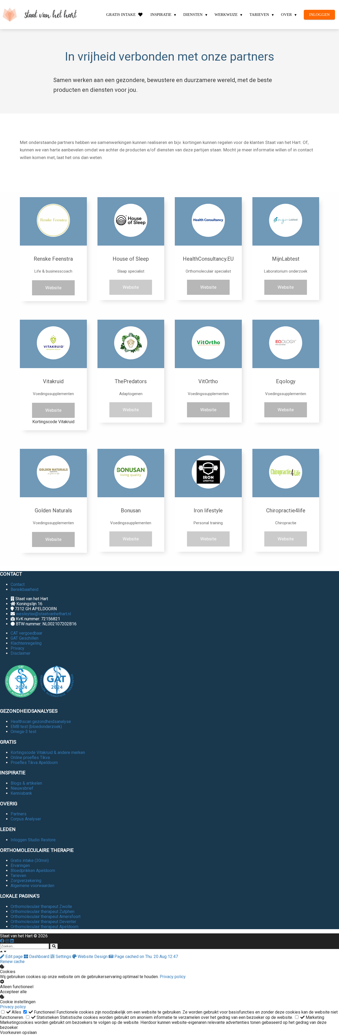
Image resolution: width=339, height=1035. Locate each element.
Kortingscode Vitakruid (53, 421)
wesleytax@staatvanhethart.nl (43, 613)
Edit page (14, 956)
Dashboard (39, 956)
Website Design (93, 956)
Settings (63, 956)
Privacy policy (173, 976)
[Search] (54, 946)
